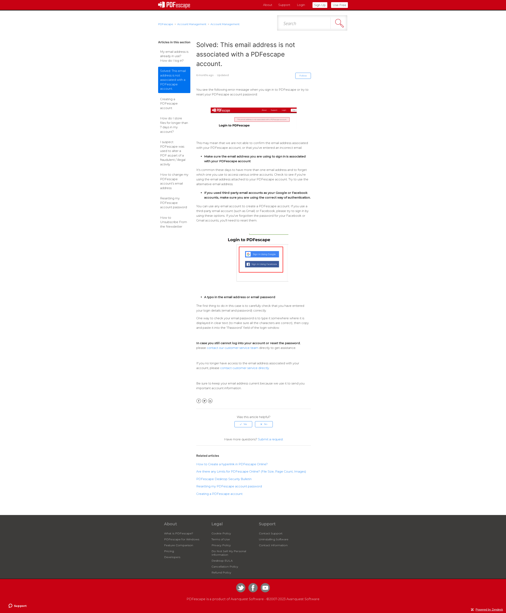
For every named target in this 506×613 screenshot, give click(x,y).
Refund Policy (221, 572)
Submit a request (270, 439)
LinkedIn (210, 400)
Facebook (198, 400)
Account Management (191, 24)
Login (301, 5)
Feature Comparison (178, 545)
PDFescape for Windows (181, 539)
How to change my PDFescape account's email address (174, 181)
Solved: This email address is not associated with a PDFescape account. (173, 79)
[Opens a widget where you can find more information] (17, 606)
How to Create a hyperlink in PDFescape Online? (232, 464)
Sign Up (320, 5)
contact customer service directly (244, 368)
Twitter (204, 400)
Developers (172, 557)
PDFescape (165, 24)
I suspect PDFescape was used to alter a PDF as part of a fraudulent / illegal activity (172, 153)
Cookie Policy (221, 533)
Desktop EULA (222, 560)
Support (284, 5)
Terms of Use (220, 539)
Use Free (339, 5)
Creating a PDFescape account (169, 103)
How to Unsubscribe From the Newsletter (173, 222)
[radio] (243, 424)
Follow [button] (303, 75)
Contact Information (273, 545)
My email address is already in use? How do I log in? (174, 56)
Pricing (169, 551)
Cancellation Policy (224, 566)
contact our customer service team (232, 348)
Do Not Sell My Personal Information (228, 553)
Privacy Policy (221, 545)
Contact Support (270, 533)
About (267, 5)
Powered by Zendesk (489, 609)
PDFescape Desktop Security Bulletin (224, 479)
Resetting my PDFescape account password (173, 202)
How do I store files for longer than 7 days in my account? (174, 125)
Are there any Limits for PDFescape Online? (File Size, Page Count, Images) (251, 471)
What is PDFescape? (178, 533)
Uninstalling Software (273, 539)
